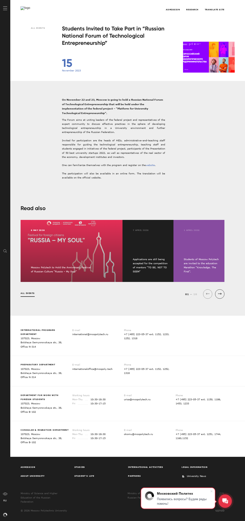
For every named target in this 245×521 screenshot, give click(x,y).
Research (192, 9)
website (150, 165)
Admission (173, 9)
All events (38, 28)
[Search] (5, 250)
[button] (219, 294)
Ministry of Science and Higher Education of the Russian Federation (39, 497)
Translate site (214, 9)
